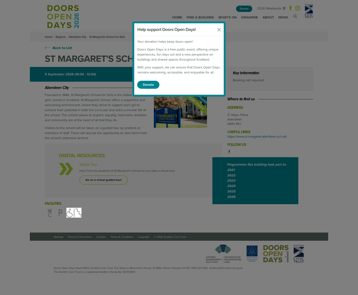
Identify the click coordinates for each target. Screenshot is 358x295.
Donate (148, 85)
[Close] (219, 29)
